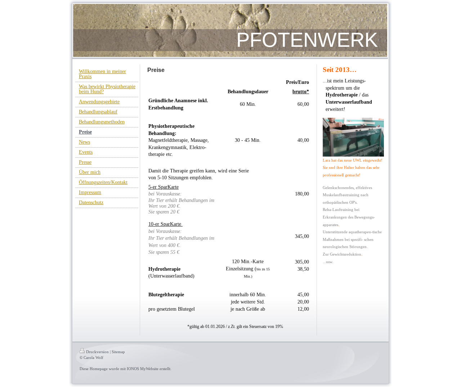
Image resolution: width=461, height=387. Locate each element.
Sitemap (118, 352)
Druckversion (97, 352)
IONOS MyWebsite (142, 368)
